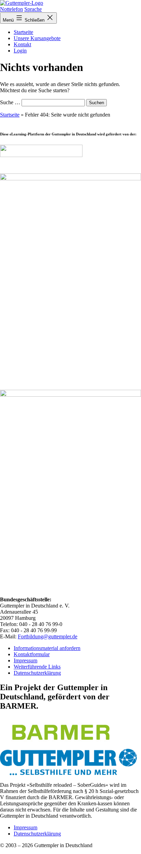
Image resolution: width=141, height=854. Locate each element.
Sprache (33, 9)
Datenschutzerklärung (37, 673)
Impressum (25, 660)
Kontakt (22, 44)
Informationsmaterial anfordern (47, 648)
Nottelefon (11, 9)
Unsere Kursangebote (37, 38)
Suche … (10, 102)
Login (20, 50)
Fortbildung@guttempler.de (47, 636)
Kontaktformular (32, 654)
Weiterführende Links (37, 667)
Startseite (23, 32)
